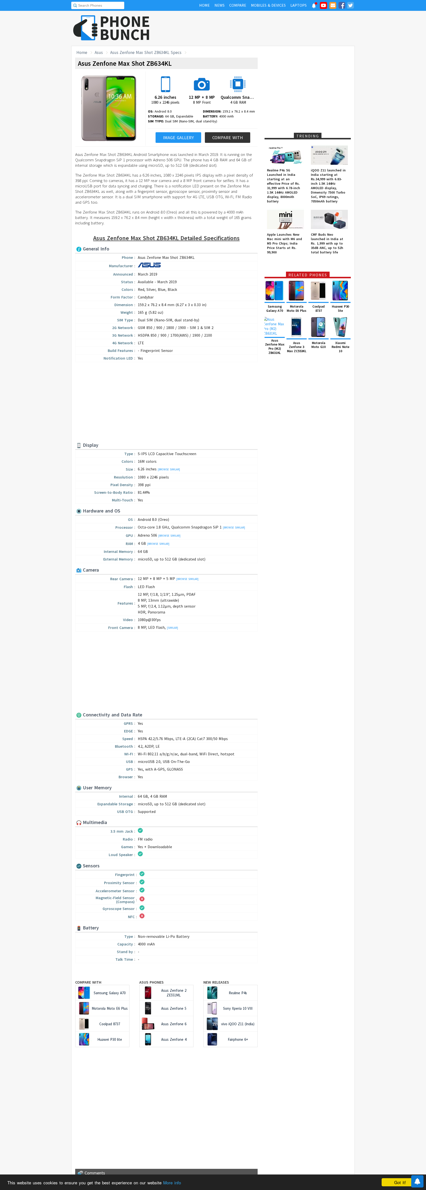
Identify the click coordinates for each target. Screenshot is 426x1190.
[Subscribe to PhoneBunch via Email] (332, 6)
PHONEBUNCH (125, 28)
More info (172, 1182)
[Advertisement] (265, 28)
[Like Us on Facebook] (341, 6)
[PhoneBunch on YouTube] (323, 7)
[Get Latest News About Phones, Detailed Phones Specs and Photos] (85, 28)
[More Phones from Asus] (149, 266)
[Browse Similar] (169, 469)
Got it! (400, 1182)
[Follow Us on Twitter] (350, 6)
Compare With (227, 137)
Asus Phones (151, 982)
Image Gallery (178, 137)
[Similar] (172, 627)
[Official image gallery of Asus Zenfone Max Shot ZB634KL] (109, 108)
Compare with (88, 982)
